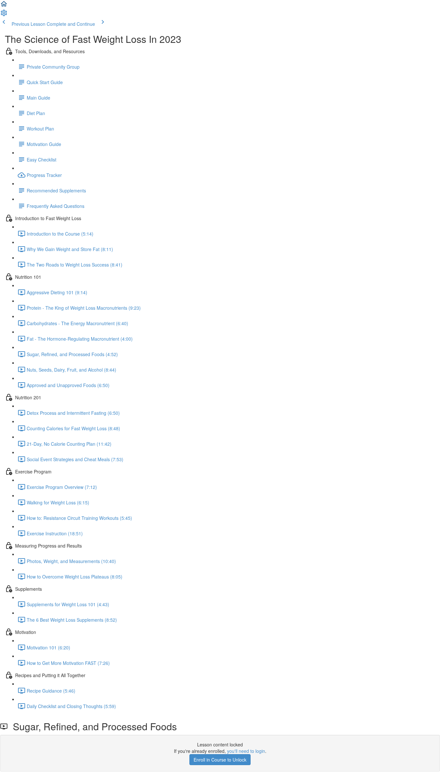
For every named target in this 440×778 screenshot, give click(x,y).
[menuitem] (4, 15)
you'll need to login (246, 751)
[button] (4, 6)
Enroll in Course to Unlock (220, 759)
